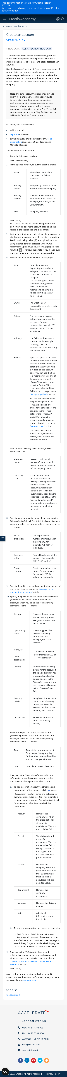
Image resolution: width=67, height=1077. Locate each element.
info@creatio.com (31, 1044)
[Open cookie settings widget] (5, 1071)
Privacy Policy (53, 1073)
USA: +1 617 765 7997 (33, 1027)
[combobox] (15, 41)
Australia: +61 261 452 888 (35, 1038)
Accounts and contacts (16, 26)
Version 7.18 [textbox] (14, 40)
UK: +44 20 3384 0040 (33, 1033)
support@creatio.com (33, 1050)
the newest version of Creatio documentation (30, 9)
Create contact (13, 994)
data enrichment (30, 980)
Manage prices (38, 426)
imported (14, 134)
